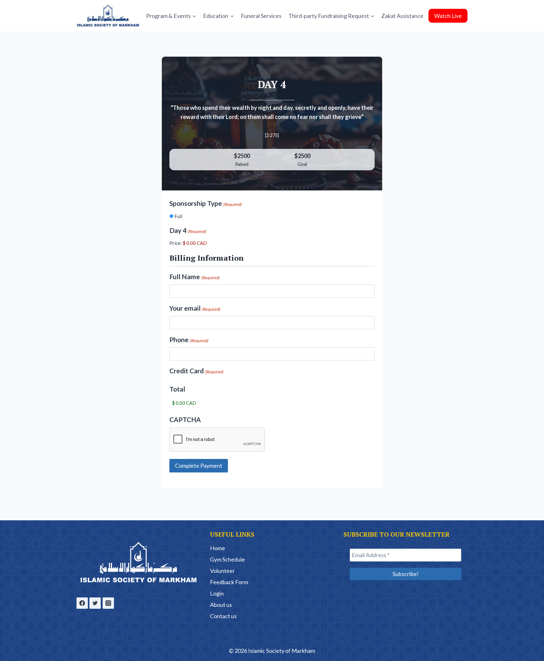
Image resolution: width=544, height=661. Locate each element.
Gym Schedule (227, 559)
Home (217, 548)
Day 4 (187, 230)
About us (221, 604)
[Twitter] (95, 603)
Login (217, 593)
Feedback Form (229, 582)
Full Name (194, 276)
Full (178, 216)
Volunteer (222, 570)
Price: (175, 243)
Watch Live (448, 15)
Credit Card (196, 371)
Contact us (223, 616)
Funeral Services (261, 15)
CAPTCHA (185, 419)
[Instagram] (108, 603)
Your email (194, 308)
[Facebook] (82, 603)
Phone (188, 339)
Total (177, 389)
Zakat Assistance (402, 15)
